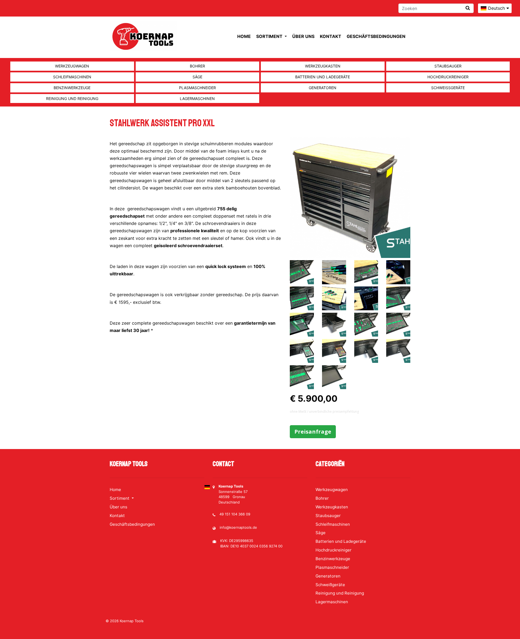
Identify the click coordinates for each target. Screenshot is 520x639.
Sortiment (270, 36)
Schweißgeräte (448, 87)
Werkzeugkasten (322, 66)
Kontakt (330, 36)
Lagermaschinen (197, 98)
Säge (197, 77)
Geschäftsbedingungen (376, 36)
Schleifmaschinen (72, 77)
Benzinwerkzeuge (72, 87)
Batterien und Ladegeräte (322, 77)
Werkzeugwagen (72, 66)
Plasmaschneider (197, 87)
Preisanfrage (312, 431)
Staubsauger (447, 66)
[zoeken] (468, 8)
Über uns (303, 36)
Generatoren (322, 87)
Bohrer (197, 66)
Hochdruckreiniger (448, 77)
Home (244, 36)
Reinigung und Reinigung (72, 98)
